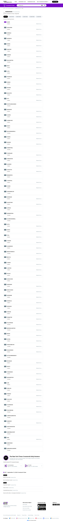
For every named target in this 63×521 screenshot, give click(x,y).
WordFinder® (13, 518)
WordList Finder (31, 518)
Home (16, 1)
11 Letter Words (38, 16)
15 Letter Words (11, 16)
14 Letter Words (18, 16)
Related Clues (38, 23)
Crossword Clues (22, 1)
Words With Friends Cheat (27, 506)
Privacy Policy (24, 515)
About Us (19, 515)
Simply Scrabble (39, 518)
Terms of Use (37, 515)
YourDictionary (47, 518)
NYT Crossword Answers (10, 8)
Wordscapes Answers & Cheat (22, 518)
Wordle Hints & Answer (27, 509)
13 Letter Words (25, 16)
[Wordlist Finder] (5, 503)
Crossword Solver (31, 1)
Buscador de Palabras (55, 518)
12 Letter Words (32, 16)
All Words (5, 16)
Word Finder (25, 504)
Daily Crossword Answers (42, 1)
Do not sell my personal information (9, 515)
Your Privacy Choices (32, 520)
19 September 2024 (18, 8)
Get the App (55, 1)
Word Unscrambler (26, 508)
